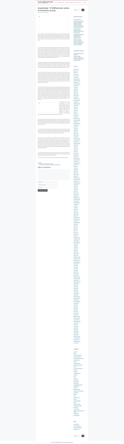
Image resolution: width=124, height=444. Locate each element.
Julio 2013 (76, 186)
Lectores (75, 387)
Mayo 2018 (76, 90)
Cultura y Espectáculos (78, 368)
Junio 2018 (76, 88)
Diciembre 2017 (77, 98)
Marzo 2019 (76, 74)
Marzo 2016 (76, 133)
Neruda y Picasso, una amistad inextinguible (46, 163)
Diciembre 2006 (77, 316)
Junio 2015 (76, 148)
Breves (75, 353)
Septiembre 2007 (77, 301)
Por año (80, 2)
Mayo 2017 (76, 110)
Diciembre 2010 (77, 237)
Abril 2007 (76, 309)
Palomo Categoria (77, 400)
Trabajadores (76, 413)
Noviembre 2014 (77, 159)
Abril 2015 (76, 151)
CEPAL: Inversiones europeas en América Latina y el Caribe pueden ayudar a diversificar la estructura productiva (79, 42)
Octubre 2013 (76, 181)
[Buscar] (83, 10)
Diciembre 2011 (77, 217)
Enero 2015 (76, 156)
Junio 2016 (76, 128)
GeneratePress (70, 442)
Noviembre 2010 (77, 238)
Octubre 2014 (76, 161)
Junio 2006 (76, 326)
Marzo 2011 (76, 232)
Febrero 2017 (76, 115)
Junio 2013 (76, 187)
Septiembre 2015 (77, 143)
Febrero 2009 (76, 273)
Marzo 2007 (76, 311)
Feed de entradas (77, 425)
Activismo (75, 351)
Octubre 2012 (76, 201)
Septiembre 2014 (77, 163)
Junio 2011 (76, 227)
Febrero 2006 (76, 332)
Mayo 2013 (76, 189)
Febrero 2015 (76, 154)
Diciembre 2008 (77, 276)
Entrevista (76, 2)
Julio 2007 (76, 304)
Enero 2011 (76, 235)
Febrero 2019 (76, 75)
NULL (75, 395)
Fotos (75, 376)
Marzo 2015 (76, 153)
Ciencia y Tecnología (78, 355)
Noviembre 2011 (77, 219)
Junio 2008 (76, 286)
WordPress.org (76, 429)
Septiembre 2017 (77, 103)
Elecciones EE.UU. (77, 373)
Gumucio (75, 378)
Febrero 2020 (76, 69)
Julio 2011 (75, 225)
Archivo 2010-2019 (77, 19)
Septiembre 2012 (77, 202)
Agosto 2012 (76, 204)
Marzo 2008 (76, 291)
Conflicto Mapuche (77, 356)
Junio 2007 (76, 306)
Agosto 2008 (76, 283)
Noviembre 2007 (77, 298)
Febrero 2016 (76, 135)
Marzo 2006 (76, 331)
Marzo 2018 (76, 93)
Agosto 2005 (76, 342)
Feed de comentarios (78, 427)
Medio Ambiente (71, 2)
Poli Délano (76, 54)
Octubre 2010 (76, 240)
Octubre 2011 (76, 220)
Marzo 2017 (76, 113)
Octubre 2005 (76, 339)
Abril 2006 (76, 329)
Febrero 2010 (76, 253)
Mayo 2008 (76, 288)
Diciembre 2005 (77, 336)
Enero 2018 (76, 97)
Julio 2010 (76, 245)
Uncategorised (76, 415)
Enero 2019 (76, 77)
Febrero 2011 (76, 234)
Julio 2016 (76, 126)
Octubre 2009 (76, 260)
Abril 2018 (76, 92)
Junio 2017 (76, 108)
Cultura (63, 2)
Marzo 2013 (76, 192)
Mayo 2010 (76, 248)
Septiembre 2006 (77, 321)
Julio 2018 (76, 87)
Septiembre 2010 (77, 242)
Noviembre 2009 (77, 258)
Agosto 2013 (76, 184)
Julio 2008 (76, 285)
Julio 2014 (76, 166)
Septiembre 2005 (77, 341)
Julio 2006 (76, 324)
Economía (66, 2)
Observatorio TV (77, 397)
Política (56, 2)
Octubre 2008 (76, 280)
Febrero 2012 (76, 214)
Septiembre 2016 (77, 123)
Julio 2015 (76, 146)
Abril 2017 (76, 112)
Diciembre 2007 (77, 296)
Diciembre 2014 (77, 158)
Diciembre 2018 (77, 79)
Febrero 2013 (76, 194)
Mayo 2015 (76, 149)
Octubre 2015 (76, 141)
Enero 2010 (76, 255)
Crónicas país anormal (78, 365)
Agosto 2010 (76, 243)
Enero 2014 (76, 176)
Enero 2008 (76, 295)
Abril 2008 (76, 290)
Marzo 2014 (76, 173)
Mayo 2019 (76, 70)
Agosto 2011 (76, 224)
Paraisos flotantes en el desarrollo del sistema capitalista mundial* (49, 164)
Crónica (75, 361)
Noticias (75, 394)
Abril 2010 (76, 250)
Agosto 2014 (76, 164)
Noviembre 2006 (77, 318)
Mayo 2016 (76, 130)
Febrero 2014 (76, 174)
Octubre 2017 (76, 102)
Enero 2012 (76, 215)
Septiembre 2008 (77, 281)
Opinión (75, 399)
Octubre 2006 (76, 319)
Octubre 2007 (76, 299)
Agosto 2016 (76, 125)
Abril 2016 (76, 131)
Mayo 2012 (76, 209)
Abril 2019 (76, 72)
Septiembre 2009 (77, 262)
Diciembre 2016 (77, 118)
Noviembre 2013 (77, 179)
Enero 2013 (76, 196)
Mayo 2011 (76, 229)
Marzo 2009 (76, 271)
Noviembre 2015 (77, 140)
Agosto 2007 (76, 303)
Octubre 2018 (76, 82)
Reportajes (76, 407)
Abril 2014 (76, 171)
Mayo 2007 (76, 308)
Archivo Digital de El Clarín (45, 2)
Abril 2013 (76, 191)
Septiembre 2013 (77, 182)
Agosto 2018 (76, 85)
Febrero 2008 (76, 293)
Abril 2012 (76, 210)
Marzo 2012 (76, 212)
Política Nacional (77, 404)
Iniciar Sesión (76, 424)
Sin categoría (76, 409)
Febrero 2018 (76, 95)
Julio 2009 (76, 265)
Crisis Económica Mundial (79, 358)
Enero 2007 (76, 314)
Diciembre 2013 (77, 177)
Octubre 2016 (76, 121)
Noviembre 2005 (77, 337)
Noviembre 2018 (77, 80)
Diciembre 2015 (77, 138)
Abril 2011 (75, 230)
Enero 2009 (76, 275)
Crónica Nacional (77, 363)
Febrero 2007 (76, 313)
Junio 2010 (76, 247)
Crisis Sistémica (77, 360)
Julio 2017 (76, 107)
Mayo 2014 (76, 169)
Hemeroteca (76, 379)
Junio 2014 (76, 168)
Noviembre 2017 (77, 100)
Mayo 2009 (76, 268)
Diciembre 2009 (77, 257)
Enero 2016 (76, 136)
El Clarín (84, 2)
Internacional (60, 2)
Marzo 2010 (76, 252)
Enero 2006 (76, 334)
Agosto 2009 (76, 263)
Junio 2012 (76, 207)
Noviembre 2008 (77, 278)
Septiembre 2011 (77, 222)
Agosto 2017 (76, 105)
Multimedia (76, 392)
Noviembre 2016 (77, 120)
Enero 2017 (76, 116)
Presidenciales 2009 (78, 405)
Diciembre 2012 (77, 197)
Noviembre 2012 (77, 199)
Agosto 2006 (76, 323)
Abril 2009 (76, 270)
